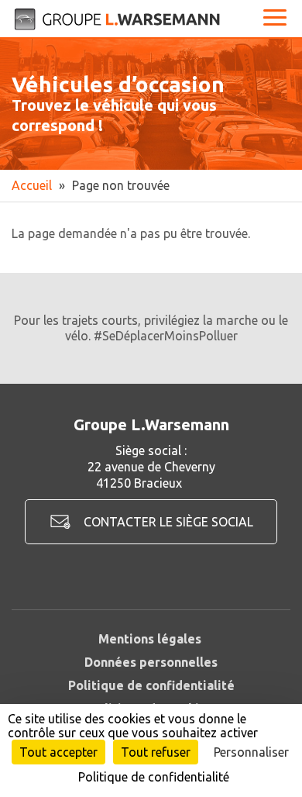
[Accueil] (118, 19)
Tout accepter (58, 752)
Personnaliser (251, 752)
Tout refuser (155, 752)
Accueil (32, 185)
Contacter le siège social (168, 522)
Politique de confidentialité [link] (153, 777)
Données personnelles (151, 662)
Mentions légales (149, 639)
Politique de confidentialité (151, 685)
